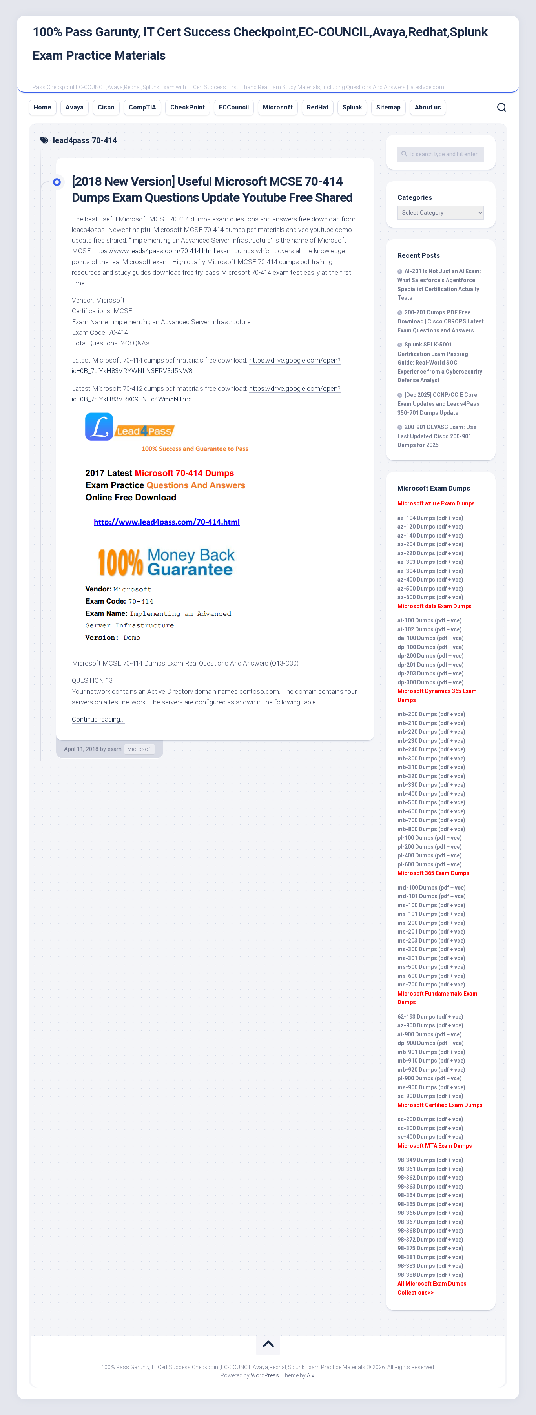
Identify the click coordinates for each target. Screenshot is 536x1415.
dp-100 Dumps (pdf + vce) (430, 647)
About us (428, 107)
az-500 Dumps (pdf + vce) (430, 588)
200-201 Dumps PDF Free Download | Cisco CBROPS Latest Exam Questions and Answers (440, 321)
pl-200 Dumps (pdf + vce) (429, 847)
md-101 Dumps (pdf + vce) (431, 896)
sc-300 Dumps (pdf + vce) (430, 1128)
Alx (310, 1375)
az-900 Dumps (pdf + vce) (430, 1025)
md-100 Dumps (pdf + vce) (431, 887)
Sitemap (388, 107)
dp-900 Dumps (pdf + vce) (430, 1043)
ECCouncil (234, 107)
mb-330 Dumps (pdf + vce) (431, 785)
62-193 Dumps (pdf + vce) (430, 1017)
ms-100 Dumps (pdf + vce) (431, 905)
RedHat (317, 107)
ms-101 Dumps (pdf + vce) (431, 914)
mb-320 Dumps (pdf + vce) (431, 776)
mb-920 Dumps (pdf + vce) (431, 1070)
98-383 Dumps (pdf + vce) (430, 1266)
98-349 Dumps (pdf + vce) (430, 1160)
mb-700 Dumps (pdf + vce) (431, 820)
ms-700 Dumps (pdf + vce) (431, 984)
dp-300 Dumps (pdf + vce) (430, 682)
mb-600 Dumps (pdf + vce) (431, 811)
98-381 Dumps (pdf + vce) (430, 1257)
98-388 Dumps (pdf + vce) (430, 1275)
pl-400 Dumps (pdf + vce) (429, 855)
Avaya (75, 107)
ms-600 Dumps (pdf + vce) (431, 976)
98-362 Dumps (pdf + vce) (430, 1177)
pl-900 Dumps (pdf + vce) (429, 1078)
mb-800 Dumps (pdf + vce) (431, 829)
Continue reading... (98, 719)
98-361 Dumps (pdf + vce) (430, 1169)
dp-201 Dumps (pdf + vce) (430, 665)
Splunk (352, 107)
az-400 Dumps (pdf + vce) (430, 579)
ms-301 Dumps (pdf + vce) (431, 958)
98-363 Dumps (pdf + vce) (430, 1186)
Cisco (106, 107)
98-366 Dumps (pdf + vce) (430, 1213)
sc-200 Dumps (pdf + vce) (430, 1119)
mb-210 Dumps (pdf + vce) (431, 723)
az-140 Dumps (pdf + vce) (430, 535)
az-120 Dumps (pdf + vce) (430, 526)
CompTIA (142, 107)
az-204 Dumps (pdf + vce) (430, 544)
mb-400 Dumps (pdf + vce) (431, 794)
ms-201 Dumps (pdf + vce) (431, 931)
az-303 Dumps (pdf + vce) (430, 562)
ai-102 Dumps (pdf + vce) (429, 629)
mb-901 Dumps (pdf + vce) (431, 1052)
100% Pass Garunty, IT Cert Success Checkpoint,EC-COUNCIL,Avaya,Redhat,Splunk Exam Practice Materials (260, 43)
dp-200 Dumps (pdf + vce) (430, 656)
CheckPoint (187, 107)
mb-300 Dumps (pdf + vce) (431, 758)
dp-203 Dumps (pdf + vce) (430, 673)
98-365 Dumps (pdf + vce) (430, 1204)
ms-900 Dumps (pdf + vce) (431, 1087)
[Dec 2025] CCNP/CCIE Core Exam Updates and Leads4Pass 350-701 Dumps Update (438, 404)
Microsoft (278, 107)
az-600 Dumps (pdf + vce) (430, 597)
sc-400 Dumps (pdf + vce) (430, 1137)
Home (42, 107)
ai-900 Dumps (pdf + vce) (429, 1034)
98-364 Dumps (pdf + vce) (430, 1195)
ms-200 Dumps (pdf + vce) (431, 923)
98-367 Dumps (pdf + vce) (430, 1222)
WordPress (265, 1375)
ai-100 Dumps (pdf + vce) (429, 620)
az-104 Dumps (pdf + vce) (430, 518)
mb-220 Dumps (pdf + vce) (431, 732)
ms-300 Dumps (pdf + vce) (431, 949)
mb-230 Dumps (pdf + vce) (431, 741)
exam (115, 749)
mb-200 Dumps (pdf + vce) (431, 714)
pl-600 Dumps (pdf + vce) (429, 864)
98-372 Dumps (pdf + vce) (430, 1239)
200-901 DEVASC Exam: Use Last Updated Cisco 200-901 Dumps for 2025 (436, 436)
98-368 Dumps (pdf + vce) (430, 1230)
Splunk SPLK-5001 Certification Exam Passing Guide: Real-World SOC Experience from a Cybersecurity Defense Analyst (439, 362)
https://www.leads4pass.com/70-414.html (153, 251)
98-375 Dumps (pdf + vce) (430, 1248)
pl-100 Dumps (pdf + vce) (429, 838)
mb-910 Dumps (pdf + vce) (431, 1061)
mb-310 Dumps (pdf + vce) (431, 767)
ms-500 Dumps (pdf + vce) (431, 967)
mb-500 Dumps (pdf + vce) (431, 802)
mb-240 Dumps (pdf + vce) (431, 749)
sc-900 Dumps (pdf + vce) (430, 1096)
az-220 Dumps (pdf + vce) (430, 553)
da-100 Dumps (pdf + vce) (430, 638)
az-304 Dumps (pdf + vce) (430, 571)
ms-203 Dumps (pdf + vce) (431, 940)
